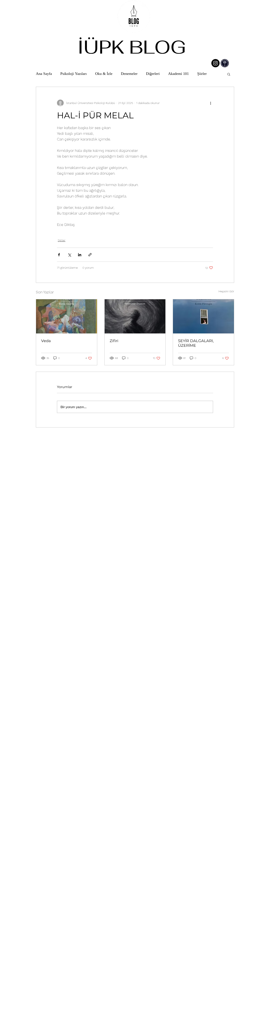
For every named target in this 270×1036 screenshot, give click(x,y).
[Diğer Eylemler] (210, 102)
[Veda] (66, 316)
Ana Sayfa (44, 74)
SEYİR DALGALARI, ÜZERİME (196, 343)
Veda (46, 341)
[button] (229, 74)
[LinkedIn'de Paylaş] (80, 255)
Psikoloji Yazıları (73, 74)
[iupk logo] (225, 63)
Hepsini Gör (226, 291)
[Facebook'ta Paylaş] (59, 255)
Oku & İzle (103, 74)
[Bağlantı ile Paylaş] (90, 255)
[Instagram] (215, 63)
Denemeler (129, 74)
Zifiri (114, 341)
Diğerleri (153, 74)
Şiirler (202, 74)
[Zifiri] (135, 316)
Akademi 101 (178, 74)
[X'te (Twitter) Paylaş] (69, 255)
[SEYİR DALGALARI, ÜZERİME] (203, 316)
